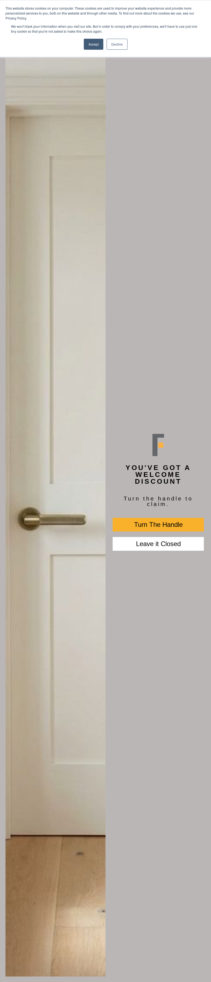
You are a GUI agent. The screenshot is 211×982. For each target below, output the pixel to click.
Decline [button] (117, 44)
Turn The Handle (158, 524)
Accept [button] (93, 44)
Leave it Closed (158, 543)
